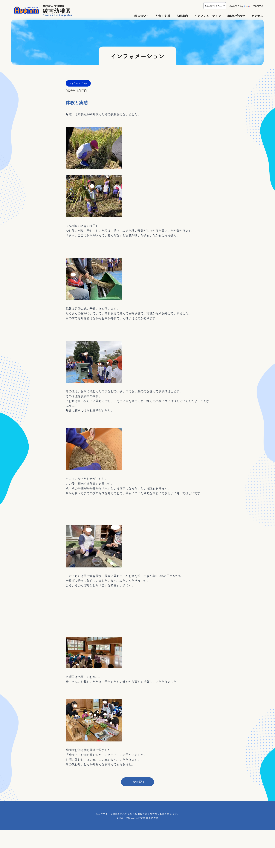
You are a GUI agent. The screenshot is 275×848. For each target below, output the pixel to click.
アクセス (257, 15)
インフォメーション (207, 15)
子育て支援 (162, 15)
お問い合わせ (236, 15)
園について (141, 15)
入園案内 (182, 15)
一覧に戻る (137, 782)
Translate (257, 5)
